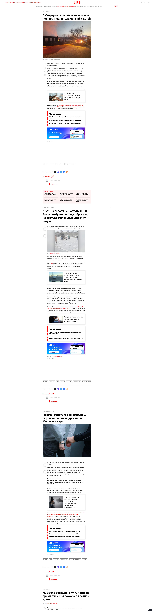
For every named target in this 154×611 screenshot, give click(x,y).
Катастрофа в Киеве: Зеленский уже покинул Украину (49, 608)
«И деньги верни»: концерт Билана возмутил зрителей (66, 199)
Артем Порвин (51, 554)
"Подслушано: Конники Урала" (54, 253)
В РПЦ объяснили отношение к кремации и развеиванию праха (83, 200)
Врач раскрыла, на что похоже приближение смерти (83, 607)
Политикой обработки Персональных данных (66, 6)
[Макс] (58, 172)
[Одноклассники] (66, 172)
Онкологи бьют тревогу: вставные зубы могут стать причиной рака (82, 195)
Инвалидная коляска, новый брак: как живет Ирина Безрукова (66, 195)
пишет (51, 263)
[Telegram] (61, 172)
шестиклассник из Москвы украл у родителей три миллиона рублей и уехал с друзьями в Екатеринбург (65, 514)
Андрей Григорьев (52, 141)
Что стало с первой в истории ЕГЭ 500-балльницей (50, 199)
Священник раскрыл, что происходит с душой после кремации (50, 195)
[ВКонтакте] (64, 172)
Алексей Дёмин (51, 358)
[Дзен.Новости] (55, 172)
